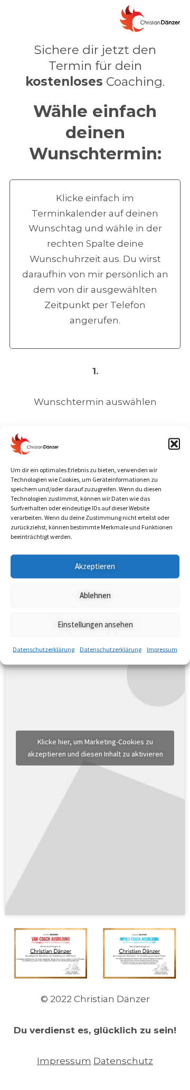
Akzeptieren (95, 566)
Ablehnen (95, 595)
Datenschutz (123, 1061)
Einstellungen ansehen (95, 624)
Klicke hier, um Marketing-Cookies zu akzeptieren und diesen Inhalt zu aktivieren (95, 748)
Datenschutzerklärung (43, 649)
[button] (174, 443)
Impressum (162, 649)
